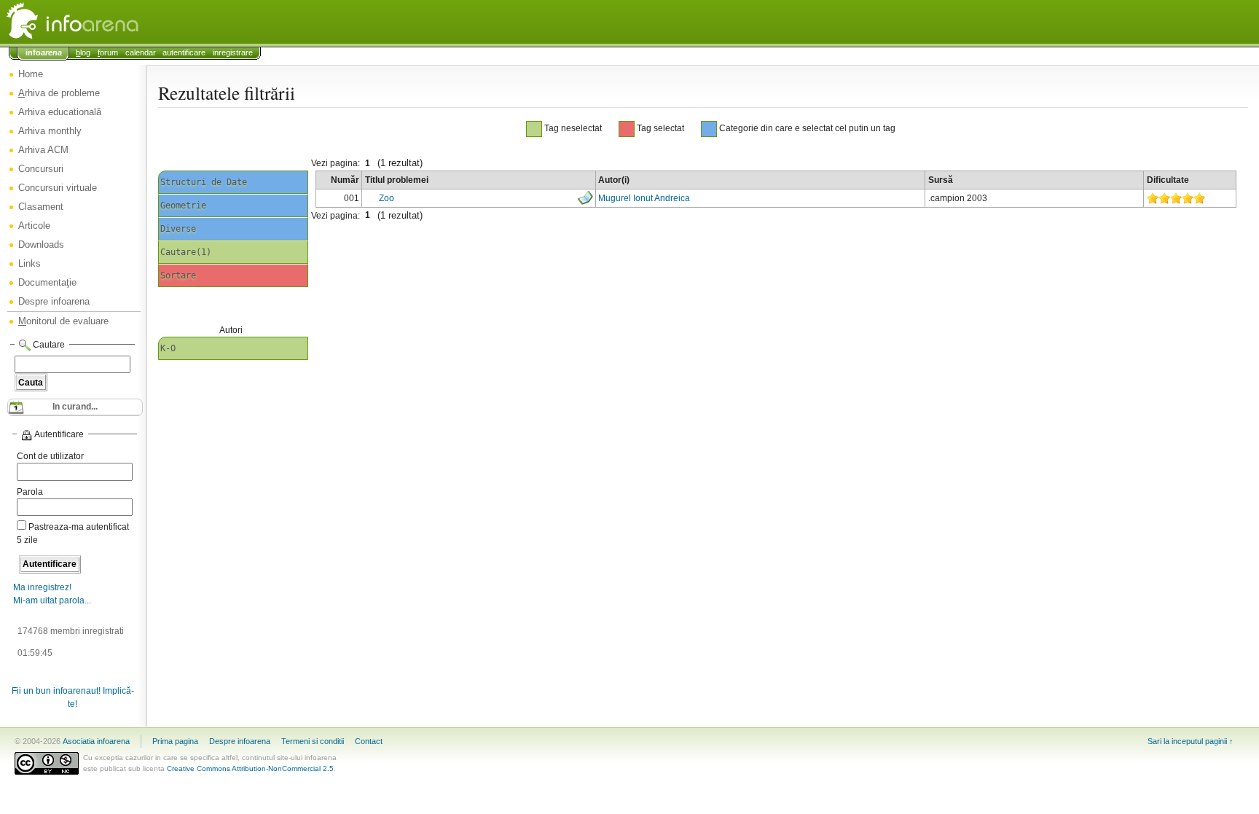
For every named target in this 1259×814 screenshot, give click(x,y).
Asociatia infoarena (96, 741)
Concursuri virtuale (57, 187)
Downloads (41, 244)
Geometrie (183, 205)
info (44, 52)
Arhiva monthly (50, 130)
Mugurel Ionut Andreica (644, 198)
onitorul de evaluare (63, 321)
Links (29, 263)
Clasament (40, 206)
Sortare (178, 275)
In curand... (75, 407)
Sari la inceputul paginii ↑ (1190, 741)
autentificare (183, 52)
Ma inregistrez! (42, 587)
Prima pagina (175, 741)
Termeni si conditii (312, 741)
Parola (30, 492)
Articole (34, 225)
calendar (140, 52)
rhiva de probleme (59, 92)
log (83, 52)
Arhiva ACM (43, 149)
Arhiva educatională (59, 111)
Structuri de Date (203, 182)
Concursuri (40, 168)
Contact (369, 741)
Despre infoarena (54, 301)
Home (30, 74)
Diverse (178, 229)
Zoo (386, 198)
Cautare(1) (185, 252)
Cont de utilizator (50, 456)
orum (108, 52)
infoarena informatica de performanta (109, 22)
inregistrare (233, 52)
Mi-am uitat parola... (52, 600)
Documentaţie (47, 282)
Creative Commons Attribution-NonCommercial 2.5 (250, 768)
